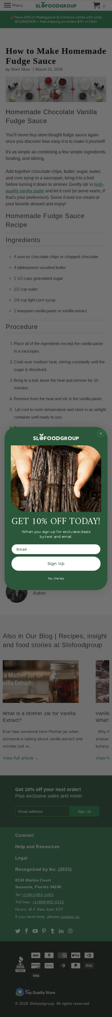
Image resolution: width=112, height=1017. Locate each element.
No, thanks (56, 578)
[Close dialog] (101, 433)
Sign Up (56, 563)
